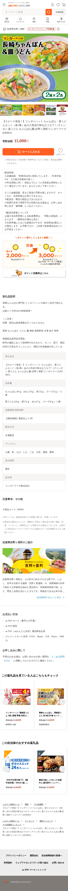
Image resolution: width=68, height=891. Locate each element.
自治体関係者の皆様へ (52, 855)
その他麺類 (38, 804)
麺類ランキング (46, 821)
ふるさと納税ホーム (11, 804)
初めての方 (61, 22)
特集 (47, 22)
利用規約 (8, 862)
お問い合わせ (58, 862)
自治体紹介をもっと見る (49, 597)
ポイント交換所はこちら (36, 273)
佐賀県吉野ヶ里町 (16, 29)
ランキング (20, 22)
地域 (34, 22)
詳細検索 (59, 12)
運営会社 (34, 855)
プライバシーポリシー (16, 855)
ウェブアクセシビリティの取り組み (31, 862)
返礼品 (6, 22)
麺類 (27, 804)
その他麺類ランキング (12, 825)
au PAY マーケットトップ (34, 870)
